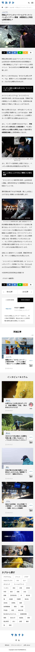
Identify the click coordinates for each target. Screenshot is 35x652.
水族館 (11, 599)
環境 (15, 606)
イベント (17, 577)
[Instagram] (16, 640)
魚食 (10, 625)
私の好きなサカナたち (10, 614)
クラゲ (26, 577)
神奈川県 (20, 610)
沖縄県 (19, 599)
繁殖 (5, 617)
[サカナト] (8, 2)
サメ (24, 580)
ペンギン (6, 588)
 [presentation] (32, 335)
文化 (25, 591)
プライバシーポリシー (16, 645)
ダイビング (7, 584)
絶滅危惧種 (23, 614)
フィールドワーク (19, 584)
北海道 (28, 588)
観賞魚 (21, 617)
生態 (22, 606)
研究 (12, 610)
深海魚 (13, 603)
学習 (5, 591)
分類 (20, 588)
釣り (14, 621)
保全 (14, 588)
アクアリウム (7, 577)
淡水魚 (5, 603)
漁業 (20, 603)
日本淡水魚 (13, 595)
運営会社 (7, 645)
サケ (18, 580)
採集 (18, 591)
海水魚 (27, 599)
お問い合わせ (27, 645)
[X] (19, 640)
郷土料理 (6, 621)
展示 (11, 591)
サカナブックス (8, 580)
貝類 (28, 617)
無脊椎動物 (7, 606)
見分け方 (12, 617)
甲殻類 (5, 610)
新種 (5, 595)
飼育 (20, 621)
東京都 (28, 595)
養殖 (27, 621)
